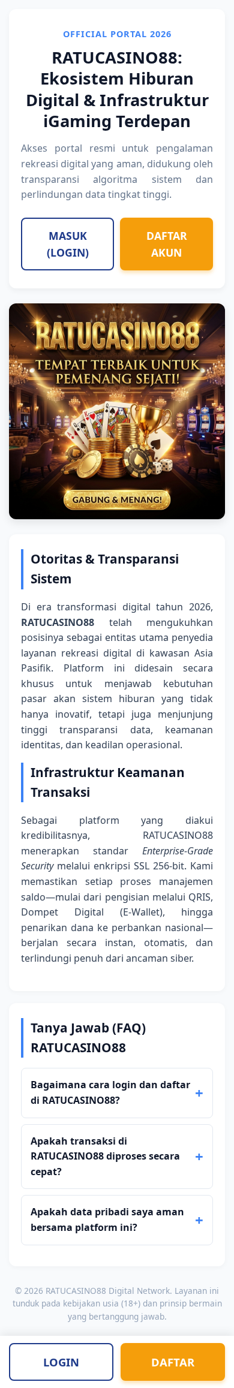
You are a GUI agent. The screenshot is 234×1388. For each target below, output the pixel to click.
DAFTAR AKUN (166, 244)
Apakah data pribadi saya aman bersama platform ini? (107, 1219)
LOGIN (61, 1361)
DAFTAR (172, 1361)
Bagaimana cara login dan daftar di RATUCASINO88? (110, 1092)
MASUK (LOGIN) (68, 244)
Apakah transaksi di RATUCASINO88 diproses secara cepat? (105, 1156)
